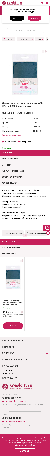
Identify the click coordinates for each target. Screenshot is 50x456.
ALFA (35, 123)
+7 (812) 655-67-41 (11, 398)
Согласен (25, 451)
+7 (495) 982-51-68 (12, 418)
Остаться (16, 18)
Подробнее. (30, 445)
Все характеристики (11, 135)
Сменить (34, 18)
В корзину (13, 326)
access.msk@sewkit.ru (15, 421)
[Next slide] (48, 233)
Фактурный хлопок (13, 232)
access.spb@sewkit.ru (15, 401)
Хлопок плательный (36, 232)
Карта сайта (9, 378)
